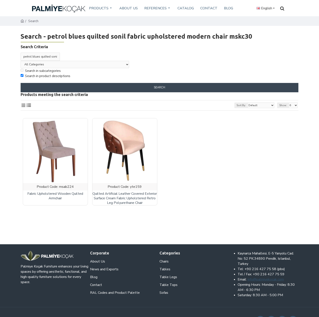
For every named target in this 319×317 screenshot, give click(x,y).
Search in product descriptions (47, 76)
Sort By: (241, 105)
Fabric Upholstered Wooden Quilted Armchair (55, 196)
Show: (283, 105)
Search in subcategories (43, 70)
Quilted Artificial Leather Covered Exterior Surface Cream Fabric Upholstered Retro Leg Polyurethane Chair (124, 198)
